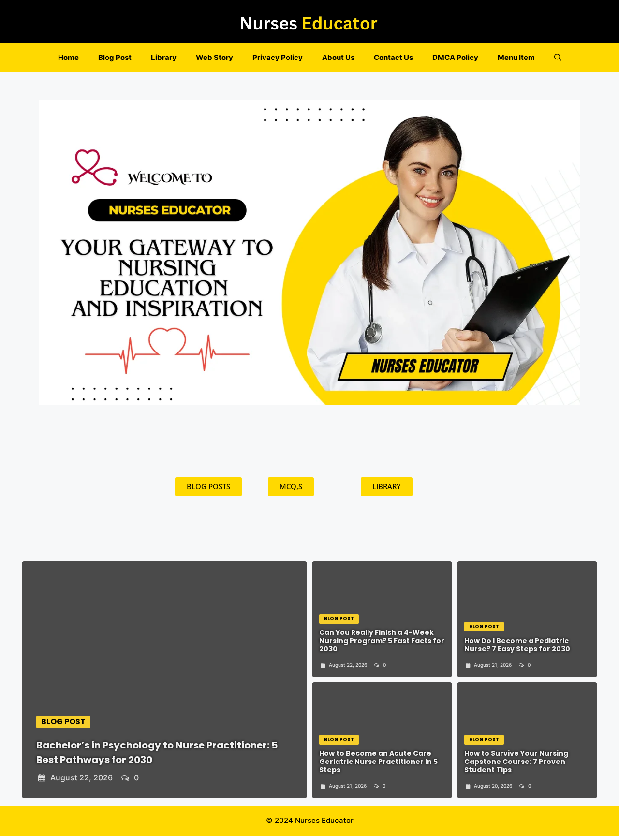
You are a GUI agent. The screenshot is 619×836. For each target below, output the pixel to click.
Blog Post (115, 57)
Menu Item (516, 57)
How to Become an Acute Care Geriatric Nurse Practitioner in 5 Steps (378, 761)
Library (164, 57)
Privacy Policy (277, 57)
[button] (558, 57)
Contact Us (393, 57)
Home (68, 57)
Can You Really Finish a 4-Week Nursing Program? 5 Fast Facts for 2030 (381, 641)
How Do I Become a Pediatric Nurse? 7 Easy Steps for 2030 (517, 645)
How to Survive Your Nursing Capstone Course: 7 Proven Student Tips (516, 761)
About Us (338, 57)
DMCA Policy (455, 57)
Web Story (214, 57)
